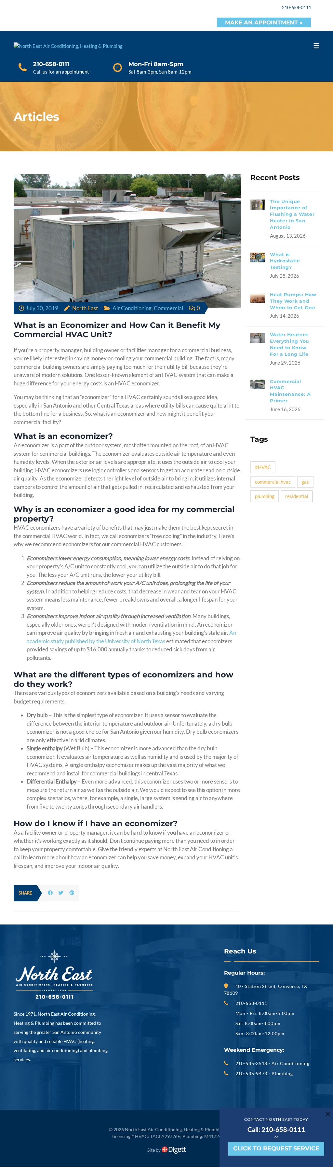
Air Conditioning (132, 308)
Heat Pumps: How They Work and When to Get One (293, 301)
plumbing (264, 496)
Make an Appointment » (264, 22)
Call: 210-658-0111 (276, 1129)
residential (296, 496)
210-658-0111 (296, 7)
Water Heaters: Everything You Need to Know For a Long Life (289, 344)
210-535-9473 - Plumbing (264, 1073)
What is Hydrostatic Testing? (285, 261)
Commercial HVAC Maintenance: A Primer (290, 391)
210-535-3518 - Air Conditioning (272, 1063)
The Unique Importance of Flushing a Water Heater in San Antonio (292, 214)
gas (305, 482)
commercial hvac (273, 482)
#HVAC (263, 467)
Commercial (168, 308)
